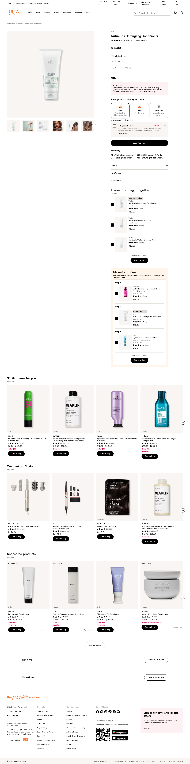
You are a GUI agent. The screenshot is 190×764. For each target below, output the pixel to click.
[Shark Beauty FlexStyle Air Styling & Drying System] (28, 503)
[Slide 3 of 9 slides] (43, 126)
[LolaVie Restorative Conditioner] (28, 593)
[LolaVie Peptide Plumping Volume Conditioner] (73, 593)
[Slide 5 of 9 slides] (72, 126)
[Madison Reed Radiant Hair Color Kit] (117, 503)
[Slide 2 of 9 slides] (28, 126)
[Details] (139, 165)
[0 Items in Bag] (181, 12)
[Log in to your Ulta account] (175, 12)
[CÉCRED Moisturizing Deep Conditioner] (161, 592)
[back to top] (182, 756)
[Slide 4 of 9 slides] (58, 126)
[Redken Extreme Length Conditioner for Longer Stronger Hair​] (161, 419)
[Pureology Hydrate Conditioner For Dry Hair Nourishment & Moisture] (117, 417)
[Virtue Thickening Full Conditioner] (117, 593)
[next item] (94, 126)
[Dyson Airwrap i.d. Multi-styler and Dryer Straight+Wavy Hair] (73, 504)
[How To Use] (139, 173)
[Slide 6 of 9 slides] (87, 126)
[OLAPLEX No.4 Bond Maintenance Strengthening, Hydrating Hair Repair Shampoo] (161, 505)
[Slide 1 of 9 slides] (13, 126)
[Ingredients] (139, 180)
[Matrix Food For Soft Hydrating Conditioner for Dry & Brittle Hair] (28, 417)
